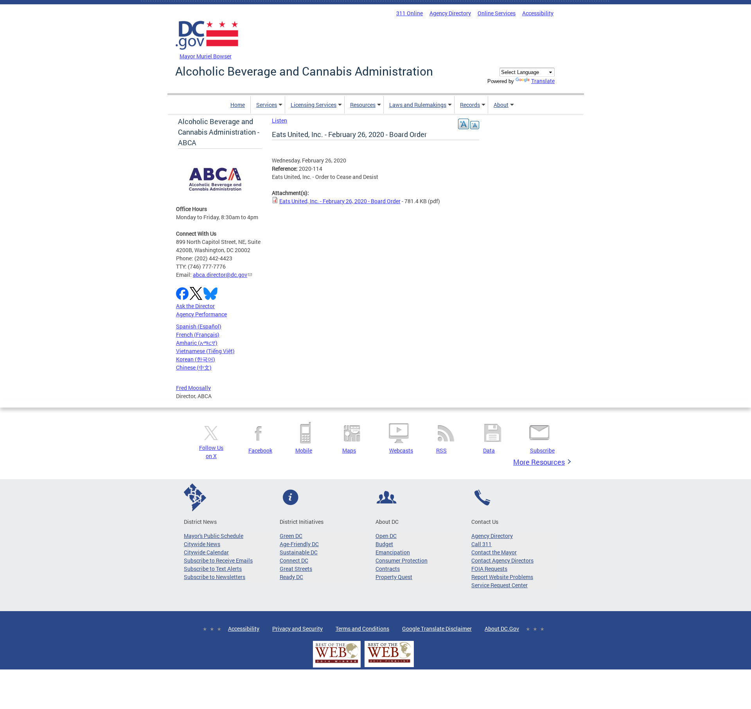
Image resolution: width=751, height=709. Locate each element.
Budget (384, 544)
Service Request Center (499, 585)
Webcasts (401, 450)
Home (237, 104)
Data (489, 450)
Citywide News (202, 544)
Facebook (260, 450)
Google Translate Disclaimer (437, 628)
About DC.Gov (502, 628)
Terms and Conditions (362, 628)
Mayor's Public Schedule (213, 535)
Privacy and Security (297, 628)
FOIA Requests (489, 568)
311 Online (409, 13)
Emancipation (393, 552)
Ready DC (291, 577)
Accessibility (537, 13)
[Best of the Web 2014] (336, 663)
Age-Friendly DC (299, 544)
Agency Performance (201, 314)
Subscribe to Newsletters (214, 577)
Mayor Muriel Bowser (206, 56)
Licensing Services (313, 104)
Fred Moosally (193, 387)
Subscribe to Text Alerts (213, 568)
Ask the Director (195, 306)
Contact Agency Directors (502, 560)
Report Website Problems (502, 577)
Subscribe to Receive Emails (218, 560)
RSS (441, 450)
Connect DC (294, 560)
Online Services (497, 13)
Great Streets (296, 568)
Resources (363, 104)
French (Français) (197, 334)
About (501, 104)
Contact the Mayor (494, 552)
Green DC (291, 535)
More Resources (539, 462)
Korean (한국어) (195, 359)
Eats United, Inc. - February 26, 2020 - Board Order (340, 201)
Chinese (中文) (194, 367)
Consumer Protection (402, 560)
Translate (543, 81)
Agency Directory (450, 13)
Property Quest (394, 577)
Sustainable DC (299, 552)
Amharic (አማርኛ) (196, 342)
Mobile (303, 450)
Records (470, 104)
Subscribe (542, 450)
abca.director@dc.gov (220, 274)
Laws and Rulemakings (417, 104)
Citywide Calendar (206, 552)
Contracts (388, 568)
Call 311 (481, 544)
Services (266, 104)
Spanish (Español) (198, 326)
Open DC (386, 535)
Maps (349, 450)
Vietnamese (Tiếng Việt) (205, 351)
